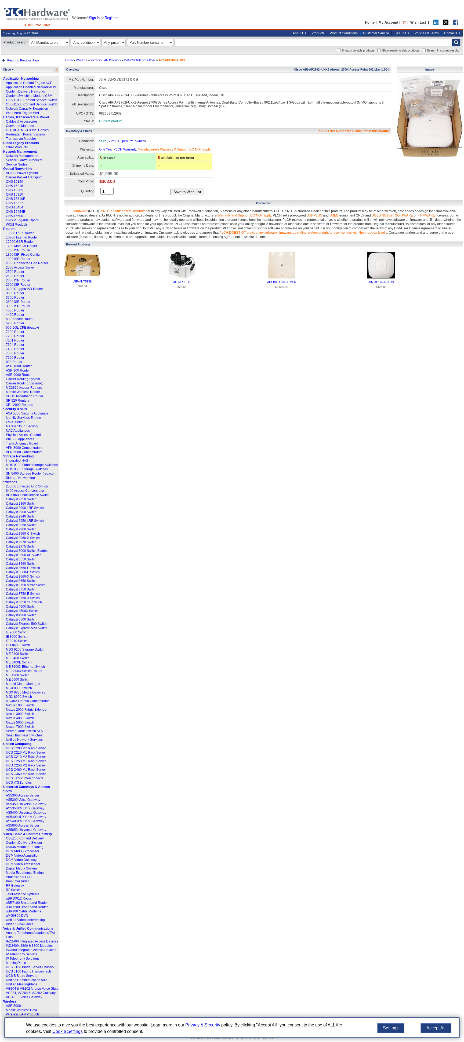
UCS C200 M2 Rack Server (26, 748)
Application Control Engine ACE (29, 83)
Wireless (10, 1001)
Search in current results (443, 50)
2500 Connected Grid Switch (27, 486)
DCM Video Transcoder (23, 864)
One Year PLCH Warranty (117, 149)
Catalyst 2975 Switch (21, 546)
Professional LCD (19, 877)
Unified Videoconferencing (25, 920)
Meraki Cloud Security (22, 426)
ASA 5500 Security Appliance (27, 413)
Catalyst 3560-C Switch (23, 568)
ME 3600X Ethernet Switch (25, 667)
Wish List (418, 22)
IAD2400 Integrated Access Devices (32, 941)
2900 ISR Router (18, 285)
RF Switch (13, 890)
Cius (9, 937)
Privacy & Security (202, 1025)
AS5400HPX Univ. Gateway (26, 817)
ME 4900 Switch (18, 675)
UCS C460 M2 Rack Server (26, 774)
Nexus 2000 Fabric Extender (27, 709)
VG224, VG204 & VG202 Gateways (31, 993)
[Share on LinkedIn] (435, 24)
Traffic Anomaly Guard (22, 443)
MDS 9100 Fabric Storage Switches (32, 465)
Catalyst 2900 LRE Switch (25, 508)
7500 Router (15, 353)
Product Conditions (344, 33)
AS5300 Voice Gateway (23, 800)
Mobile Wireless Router (23, 392)
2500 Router (15, 272)
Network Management (20, 151)
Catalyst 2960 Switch (21, 529)
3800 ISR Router (18, 302)
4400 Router (15, 315)
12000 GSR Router (20, 242)
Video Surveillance (20, 924)
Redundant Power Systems (26, 134)
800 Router (14, 362)
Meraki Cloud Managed (23, 684)
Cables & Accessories (22, 121)
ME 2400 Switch (18, 654)
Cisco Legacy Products (21, 143)
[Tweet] (445, 24)
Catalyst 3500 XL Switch (23, 555)
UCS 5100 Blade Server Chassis (30, 967)
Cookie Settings (67, 1031)
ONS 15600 (14, 216)
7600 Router (15, 357)
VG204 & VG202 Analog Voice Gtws (32, 988)
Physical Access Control (23, 435)
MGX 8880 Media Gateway (25, 692)
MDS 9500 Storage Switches (27, 469)
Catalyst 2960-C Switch (23, 533)
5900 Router (15, 323)
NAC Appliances (18, 430)
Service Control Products (24, 160)
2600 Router (15, 276)
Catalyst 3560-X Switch (23, 576)
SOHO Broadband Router (24, 396)
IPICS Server (15, 422)
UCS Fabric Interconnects (24, 778)
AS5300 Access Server (22, 795)
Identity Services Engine (23, 418)
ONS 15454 (14, 207)
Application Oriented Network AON (31, 87)
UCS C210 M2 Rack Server (26, 757)
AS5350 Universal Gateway (26, 804)
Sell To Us (401, 33)
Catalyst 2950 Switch (21, 525)
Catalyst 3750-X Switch (23, 598)
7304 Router (15, 345)
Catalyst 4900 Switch (21, 615)
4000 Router (15, 310)
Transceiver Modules (21, 139)
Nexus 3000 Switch (20, 714)
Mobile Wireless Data (21, 1010)
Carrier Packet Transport (24, 177)
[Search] (456, 42)
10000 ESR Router (20, 233)
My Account (388, 22)
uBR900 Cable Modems (23, 911)
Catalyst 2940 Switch (21, 516)
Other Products (17, 147)
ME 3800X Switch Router (24, 671)
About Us (299, 33)
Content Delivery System (24, 843)
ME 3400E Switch (19, 662)
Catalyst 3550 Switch (21, 559)
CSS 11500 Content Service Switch (31, 104)
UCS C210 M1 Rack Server (26, 752)
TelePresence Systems (22, 894)
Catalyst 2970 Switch (21, 542)
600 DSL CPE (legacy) (22, 327)
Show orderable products (358, 50)
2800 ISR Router (18, 280)
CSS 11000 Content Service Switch (31, 100)
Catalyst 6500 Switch (21, 619)
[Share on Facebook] (455, 24)
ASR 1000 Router (19, 366)
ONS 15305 (14, 190)
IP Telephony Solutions (22, 958)
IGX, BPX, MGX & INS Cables (27, 130)
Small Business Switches (24, 735)
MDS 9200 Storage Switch (25, 649)
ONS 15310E (15, 199)
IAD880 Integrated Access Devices (31, 950)
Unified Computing (17, 744)
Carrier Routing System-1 (24, 383)
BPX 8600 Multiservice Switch (27, 495)
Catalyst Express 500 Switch (26, 624)
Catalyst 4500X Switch (22, 611)
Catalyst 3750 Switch (21, 589)
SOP (102, 141)
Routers (9, 229)
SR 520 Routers (17, 400)
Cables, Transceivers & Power (26, 117)
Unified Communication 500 (26, 980)
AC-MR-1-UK (182, 282)
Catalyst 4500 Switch (21, 606)
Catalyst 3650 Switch (21, 581)
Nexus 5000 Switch (20, 722)
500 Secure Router (20, 319)
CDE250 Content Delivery (25, 838)
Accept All (435, 1028)
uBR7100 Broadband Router (27, 903)
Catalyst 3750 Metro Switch (26, 585)
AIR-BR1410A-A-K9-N (281, 282)
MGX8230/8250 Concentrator (27, 701)
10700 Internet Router (22, 237)
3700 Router (15, 297)
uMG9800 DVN (17, 916)
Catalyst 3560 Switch (21, 564)
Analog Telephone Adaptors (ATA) (30, 933)
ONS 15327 (14, 203)
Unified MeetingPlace (21, 984)
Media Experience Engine (25, 873)
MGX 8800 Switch (19, 688)
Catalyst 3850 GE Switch (24, 602)
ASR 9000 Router (19, 375)
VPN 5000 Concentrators (24, 452)
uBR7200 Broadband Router (27, 907)
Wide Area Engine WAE (23, 113)
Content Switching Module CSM (29, 96)
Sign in (94, 18)
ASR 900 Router (18, 370)
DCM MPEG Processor (22, 851)
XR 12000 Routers (19, 405)
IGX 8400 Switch (18, 645)
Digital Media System (21, 868)
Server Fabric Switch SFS (24, 731)
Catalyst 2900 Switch (21, 512)
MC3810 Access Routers (24, 388)
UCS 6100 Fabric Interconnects (29, 971)
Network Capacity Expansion (27, 109)
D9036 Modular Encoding (25, 847)
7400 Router (15, 349)
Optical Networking (17, 169)
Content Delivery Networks (25, 91)
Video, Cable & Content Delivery (27, 834)
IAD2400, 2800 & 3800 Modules (29, 946)
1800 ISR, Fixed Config (23, 254)
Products (317, 33)
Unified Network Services (24, 740)
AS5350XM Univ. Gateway (25, 808)
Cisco (7, 69)
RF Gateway (15, 885)
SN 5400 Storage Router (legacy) (30, 473)
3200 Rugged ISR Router (24, 289)
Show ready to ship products (400, 50)
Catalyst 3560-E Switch (23, 572)
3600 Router (15, 293)
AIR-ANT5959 (82, 281)
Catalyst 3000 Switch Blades (27, 551)
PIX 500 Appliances (20, 439)
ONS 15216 (14, 186)
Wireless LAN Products (22, 1014)
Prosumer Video (18, 881)
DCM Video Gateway (21, 860)
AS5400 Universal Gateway (26, 812)
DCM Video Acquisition (22, 855)
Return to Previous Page (22, 60)
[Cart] (404, 22)
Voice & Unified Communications (28, 928)
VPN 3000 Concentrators (24, 448)
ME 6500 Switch (18, 679)
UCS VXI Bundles (19, 782)
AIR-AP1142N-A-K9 (381, 282)
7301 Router (15, 340)
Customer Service (376, 33)
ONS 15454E (15, 212)
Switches (10, 482)
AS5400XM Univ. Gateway (25, 821)
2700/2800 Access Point (139, 60)
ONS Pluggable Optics (22, 220)
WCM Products (17, 224)
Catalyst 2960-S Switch (23, 538)
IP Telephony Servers (21, 954)
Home (370, 22)
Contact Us (452, 33)
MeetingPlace (16, 963)
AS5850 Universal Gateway (26, 830)
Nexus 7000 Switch (20, 727)
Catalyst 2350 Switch (21, 499)
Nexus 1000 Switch (20, 705)
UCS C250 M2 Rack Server (26, 765)
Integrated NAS (17, 461)
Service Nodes (16, 164)
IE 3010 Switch (17, 641)
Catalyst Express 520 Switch (26, 628)
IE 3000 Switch (17, 637)
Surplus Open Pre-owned (126, 141)
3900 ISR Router (18, 306)
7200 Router (15, 336)
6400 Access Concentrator (25, 491)
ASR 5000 (13, 1006)
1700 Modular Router (21, 246)
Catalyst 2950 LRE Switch (25, 521)
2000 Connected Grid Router (27, 263)
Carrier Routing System (23, 379)
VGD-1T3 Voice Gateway (24, 997)
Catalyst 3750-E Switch (23, 594)
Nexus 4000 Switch (20, 718)
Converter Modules (20, 126)
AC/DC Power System (22, 173)
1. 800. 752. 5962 (37, 25)
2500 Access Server (20, 267)
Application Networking (21, 78)
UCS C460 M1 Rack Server (26, 770)
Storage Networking (18, 456)
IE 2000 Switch (17, 632)
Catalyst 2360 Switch (21, 503)
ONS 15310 (14, 194)
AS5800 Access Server (22, 825)
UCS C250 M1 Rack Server (26, 761)
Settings (390, 1028)
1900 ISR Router (18, 259)
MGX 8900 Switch (19, 697)
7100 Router (15, 332)
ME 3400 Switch (18, 658)
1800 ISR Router (18, 250)
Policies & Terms (427, 33)
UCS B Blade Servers (21, 976)
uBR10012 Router (19, 898)
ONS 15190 (14, 182)
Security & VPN (15, 409)
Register (111, 18)
